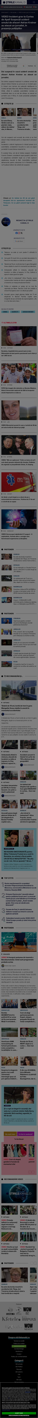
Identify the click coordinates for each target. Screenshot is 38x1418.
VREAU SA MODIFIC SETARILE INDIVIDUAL (19, 1415)
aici (9, 1397)
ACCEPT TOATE (19, 1413)
